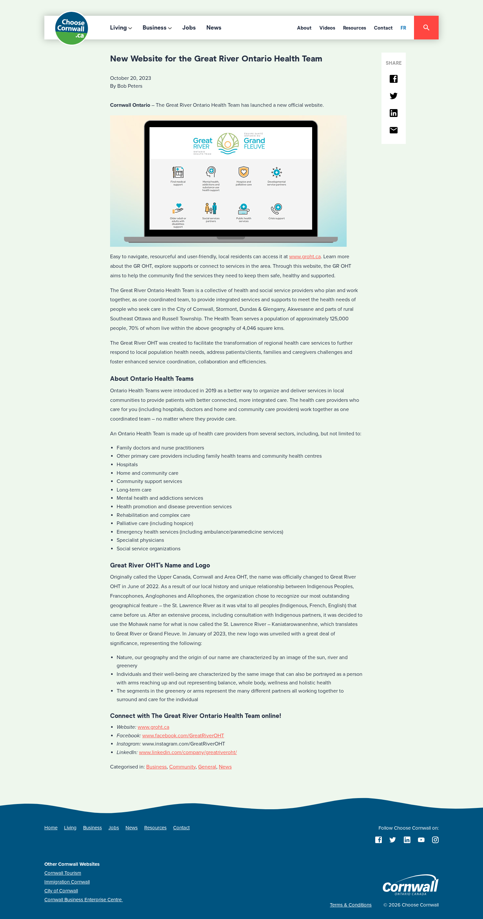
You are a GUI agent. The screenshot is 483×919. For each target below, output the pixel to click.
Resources (354, 28)
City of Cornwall (61, 891)
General (207, 767)
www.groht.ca (305, 256)
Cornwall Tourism (62, 873)
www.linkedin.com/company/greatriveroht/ (188, 752)
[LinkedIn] (393, 113)
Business (155, 27)
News (213, 27)
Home (51, 828)
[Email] (393, 130)
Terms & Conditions (351, 905)
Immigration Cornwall (67, 882)
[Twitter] (393, 96)
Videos (327, 28)
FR (403, 28)
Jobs (189, 27)
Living (118, 27)
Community (182, 767)
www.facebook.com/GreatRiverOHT (183, 735)
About (304, 28)
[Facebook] (393, 79)
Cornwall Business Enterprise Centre (83, 900)
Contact (383, 28)
